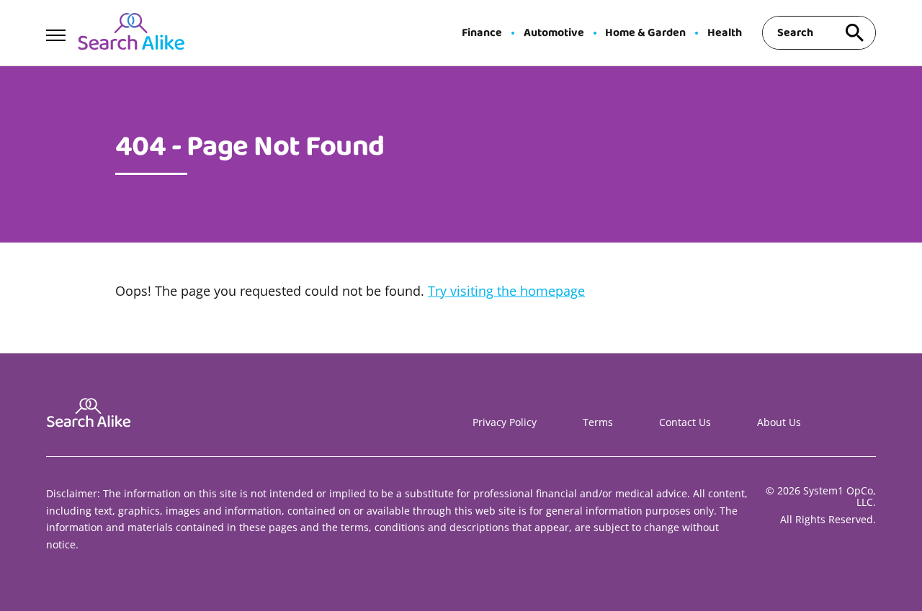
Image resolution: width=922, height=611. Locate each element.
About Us (779, 422)
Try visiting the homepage (506, 290)
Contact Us (685, 422)
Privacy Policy (505, 422)
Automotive (554, 33)
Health (724, 33)
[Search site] (854, 33)
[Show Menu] (56, 31)
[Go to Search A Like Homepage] (131, 33)
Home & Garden (645, 33)
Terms (598, 422)
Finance (482, 33)
